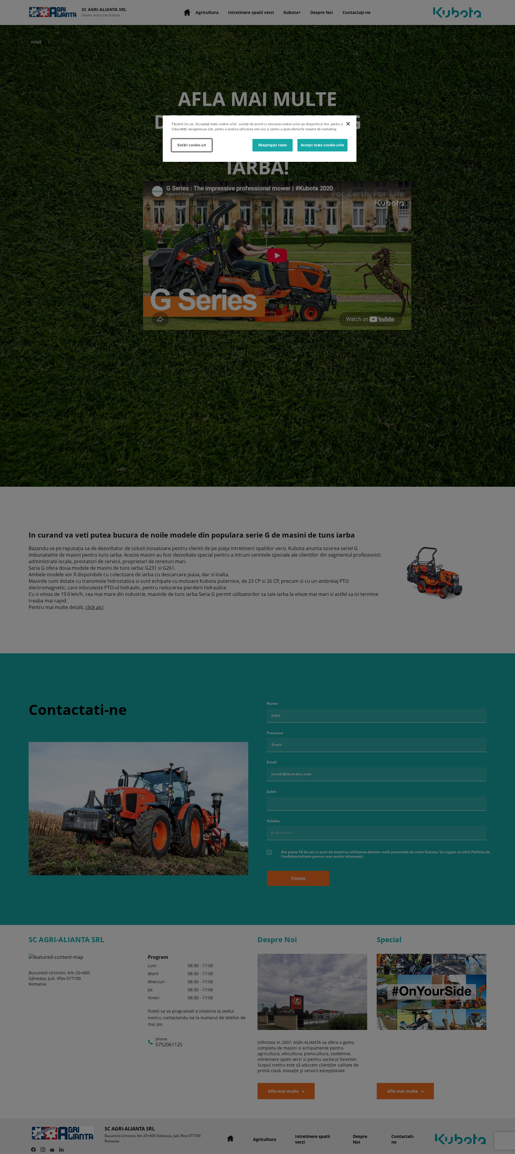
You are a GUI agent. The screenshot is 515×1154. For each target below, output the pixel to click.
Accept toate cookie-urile (322, 145)
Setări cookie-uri (191, 145)
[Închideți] (348, 123)
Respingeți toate (272, 145)
